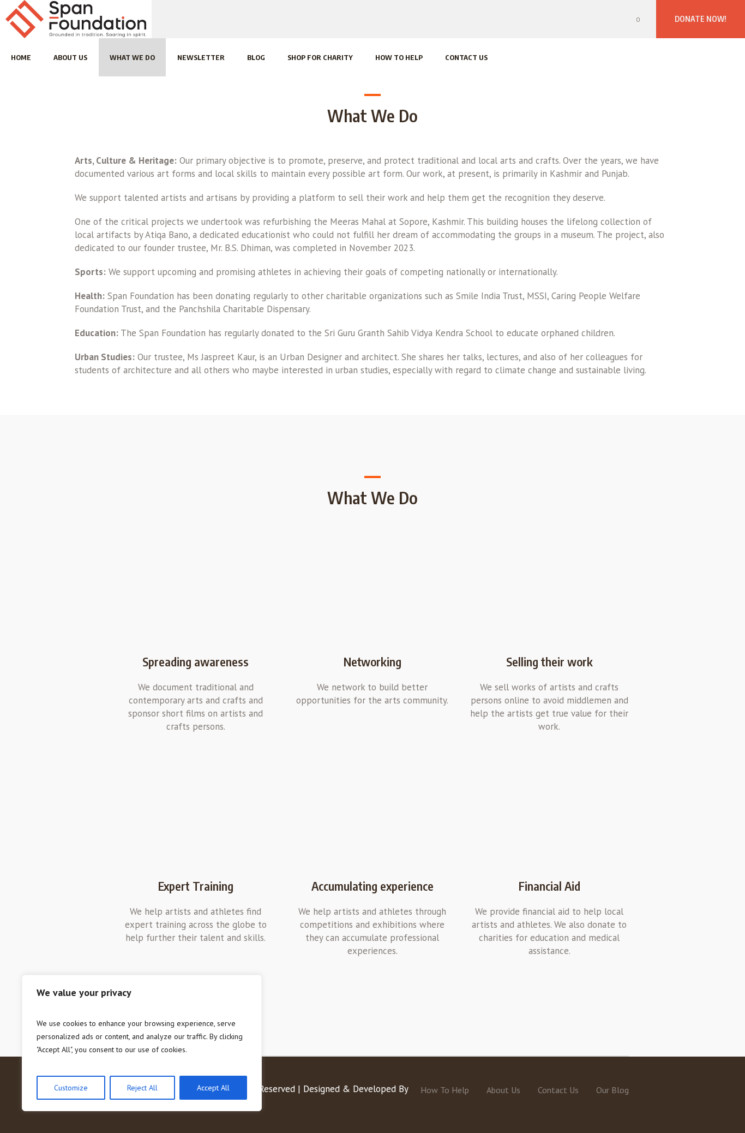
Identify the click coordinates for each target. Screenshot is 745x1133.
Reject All (142, 1088)
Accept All (213, 1088)
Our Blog (612, 1089)
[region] (142, 1043)
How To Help (444, 1089)
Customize (71, 1088)
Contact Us (558, 1089)
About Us (503, 1089)
